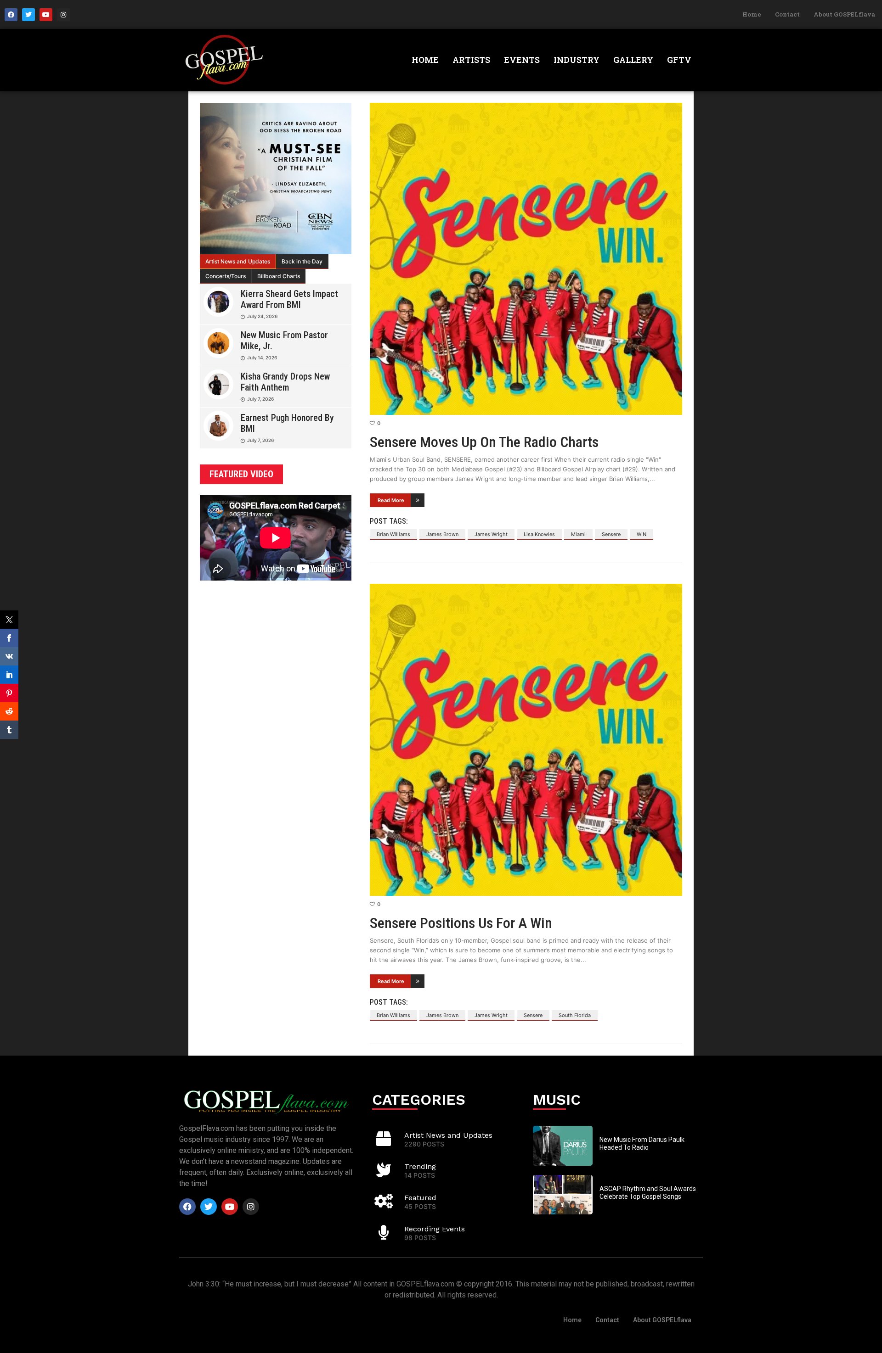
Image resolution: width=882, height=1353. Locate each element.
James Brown (442, 534)
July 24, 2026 (262, 316)
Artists (471, 59)
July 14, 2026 (262, 357)
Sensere (611, 534)
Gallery (633, 59)
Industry (576, 59)
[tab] (238, 261)
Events (522, 59)
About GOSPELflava (844, 14)
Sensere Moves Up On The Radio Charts (484, 442)
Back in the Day (302, 261)
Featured (420, 1197)
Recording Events (434, 1228)
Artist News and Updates (237, 261)
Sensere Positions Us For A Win (461, 923)
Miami (578, 534)
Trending (420, 1166)
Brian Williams (393, 534)
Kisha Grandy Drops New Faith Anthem (285, 382)
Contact (787, 14)
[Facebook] (11, 14)
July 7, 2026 (260, 399)
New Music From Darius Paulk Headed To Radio (641, 1143)
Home (751, 14)
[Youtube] (46, 14)
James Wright (491, 534)
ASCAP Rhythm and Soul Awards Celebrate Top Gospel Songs (647, 1192)
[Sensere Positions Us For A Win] (526, 740)
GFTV (679, 59)
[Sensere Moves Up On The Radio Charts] (526, 259)
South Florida (575, 1015)
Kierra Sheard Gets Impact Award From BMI (289, 299)
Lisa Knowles (539, 534)
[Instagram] (63, 14)
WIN (641, 534)
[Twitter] (28, 14)
